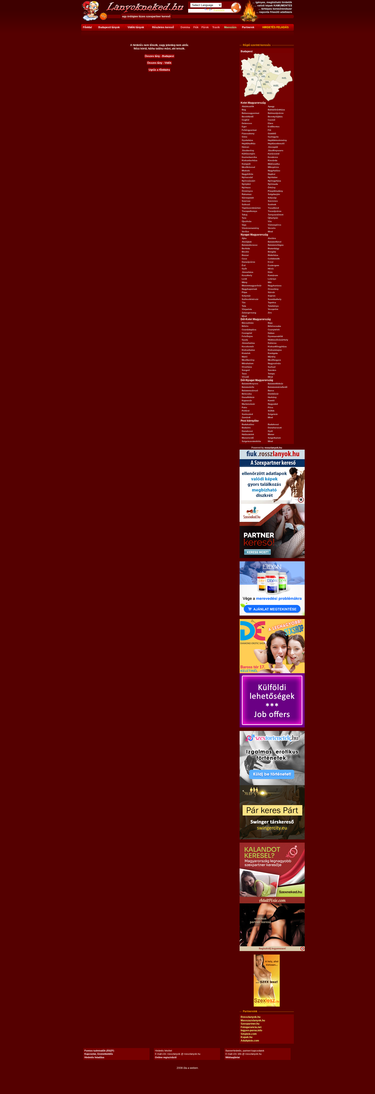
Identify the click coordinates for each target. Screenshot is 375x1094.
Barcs (271, 390)
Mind (270, 231)
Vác (270, 221)
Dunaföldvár (248, 397)
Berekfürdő (247, 116)
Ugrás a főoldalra (159, 69)
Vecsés (272, 228)
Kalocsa (272, 343)
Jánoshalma (248, 343)
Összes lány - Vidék (159, 62)
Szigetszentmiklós (251, 441)
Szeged (246, 370)
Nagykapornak (249, 289)
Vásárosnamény (250, 228)
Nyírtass (246, 187)
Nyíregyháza (274, 181)
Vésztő (245, 377)
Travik (216, 27)
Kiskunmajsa (275, 350)
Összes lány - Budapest (159, 56)
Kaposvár (247, 400)
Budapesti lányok (109, 27)
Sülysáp (272, 198)
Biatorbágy (273, 248)
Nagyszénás (274, 363)
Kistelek (246, 353)
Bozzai (245, 255)
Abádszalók (248, 106)
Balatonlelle (248, 387)
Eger (244, 126)
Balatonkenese (250, 245)
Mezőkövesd (248, 167)
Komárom (273, 275)
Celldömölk (274, 258)
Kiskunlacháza (249, 160)
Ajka (244, 238)
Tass (244, 373)
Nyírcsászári (248, 181)
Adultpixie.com (250, 1040)
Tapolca (272, 302)
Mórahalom (247, 363)
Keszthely (247, 275)
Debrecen (247, 123)
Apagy (271, 106)
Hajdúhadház (248, 143)
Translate (219, 10)
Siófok (271, 410)
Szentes (272, 370)
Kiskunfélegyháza (277, 346)
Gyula (245, 340)
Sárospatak (248, 198)
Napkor (271, 174)
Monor (271, 434)
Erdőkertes (274, 126)
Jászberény (248, 150)
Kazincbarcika (249, 157)
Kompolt (246, 164)
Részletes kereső (163, 27)
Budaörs (246, 427)
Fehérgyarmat (249, 130)
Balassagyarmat (250, 113)
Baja (270, 323)
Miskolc (246, 170)
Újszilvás (247, 221)
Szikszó (246, 204)
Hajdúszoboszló (276, 143)
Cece (244, 258)
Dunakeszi (247, 431)
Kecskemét (248, 346)
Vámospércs (274, 225)
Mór (270, 282)
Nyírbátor (273, 177)
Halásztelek (248, 434)
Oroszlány (273, 289)
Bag (244, 109)
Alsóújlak (247, 242)
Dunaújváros (248, 262)
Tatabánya (273, 306)
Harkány (272, 397)
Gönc (244, 137)
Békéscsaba (274, 326)
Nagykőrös (247, 174)
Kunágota (273, 353)
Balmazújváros (276, 113)
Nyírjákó (246, 184)
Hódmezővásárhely (278, 340)
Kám (270, 272)
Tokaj (244, 214)
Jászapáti (273, 147)
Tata (244, 306)
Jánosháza (247, 272)
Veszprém (273, 309)
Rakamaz (247, 194)
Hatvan (245, 147)
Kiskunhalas (248, 350)
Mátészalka (274, 164)
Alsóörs (272, 238)
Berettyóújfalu (275, 116)
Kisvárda (272, 160)
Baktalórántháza (276, 109)
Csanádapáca (249, 329)
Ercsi (270, 262)
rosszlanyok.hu (273, 447)
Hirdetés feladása (94, 1057)
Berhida (246, 248)
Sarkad (271, 367)
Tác (244, 302)
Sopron (271, 296)
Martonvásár (248, 404)
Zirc (270, 312)
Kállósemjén (248, 153)
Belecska (247, 394)
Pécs (270, 407)
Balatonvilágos (276, 245)
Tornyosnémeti (275, 214)
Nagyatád (273, 404)
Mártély (272, 356)
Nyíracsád (247, 177)
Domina (185, 27)
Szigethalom (274, 438)
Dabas (271, 333)
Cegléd (245, 120)
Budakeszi (273, 424)
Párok (205, 27)
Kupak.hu (246, 1037)
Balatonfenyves (250, 383)
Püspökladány (275, 191)
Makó (244, 356)
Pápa (244, 292)
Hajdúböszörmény (277, 140)
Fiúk (196, 27)
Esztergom (273, 265)
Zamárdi (246, 417)
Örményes (247, 191)
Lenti (244, 279)
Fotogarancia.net (251, 1027)
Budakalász (248, 424)
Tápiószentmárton (251, 208)
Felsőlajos (247, 336)
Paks (244, 407)
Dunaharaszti (275, 427)
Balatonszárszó (250, 390)
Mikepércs (273, 167)
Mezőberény (248, 360)
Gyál (270, 431)
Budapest (247, 51)
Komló (271, 400)
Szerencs (273, 201)
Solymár (246, 296)
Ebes (270, 123)
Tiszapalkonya (249, 211)
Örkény (272, 187)
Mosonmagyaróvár (252, 285)
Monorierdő (248, 438)
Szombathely (274, 299)
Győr (244, 268)
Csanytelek (274, 329)
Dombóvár (273, 394)
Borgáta (272, 252)
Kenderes (273, 157)
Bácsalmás (248, 323)
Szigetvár (273, 414)
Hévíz (271, 268)
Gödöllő (272, 133)
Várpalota (247, 309)
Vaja (244, 225)
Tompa (271, 373)
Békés (245, 326)
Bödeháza (273, 255)
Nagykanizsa (274, 285)
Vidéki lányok (136, 27)
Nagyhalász (274, 170)
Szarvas (246, 201)
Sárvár (271, 292)
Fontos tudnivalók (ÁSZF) (99, 1050)
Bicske (245, 252)
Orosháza (247, 367)
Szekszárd (247, 414)
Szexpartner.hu (250, 1023)
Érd (243, 265)
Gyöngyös (273, 137)
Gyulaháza (247, 140)
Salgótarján (274, 194)
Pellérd (245, 410)
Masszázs (230, 27)
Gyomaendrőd (275, 336)
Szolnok (272, 204)
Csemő (271, 120)
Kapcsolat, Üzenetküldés (98, 1054)
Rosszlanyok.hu (250, 1017)
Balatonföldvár (275, 383)
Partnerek (248, 27)
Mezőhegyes (274, 360)
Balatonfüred (274, 242)
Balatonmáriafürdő (277, 387)
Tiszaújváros (274, 211)
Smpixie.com (249, 1033)
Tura (244, 218)
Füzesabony (248, 133)
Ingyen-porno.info (251, 1030)
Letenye (272, 279)
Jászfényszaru (275, 150)
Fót (269, 130)
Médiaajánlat (232, 1057)
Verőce (245, 231)
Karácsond (273, 153)
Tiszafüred (273, 208)
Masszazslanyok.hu (253, 1020)
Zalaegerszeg (249, 312)
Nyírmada (273, 184)
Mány (244, 282)
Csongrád (247, 333)
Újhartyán (273, 218)
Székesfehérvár (250, 299)
